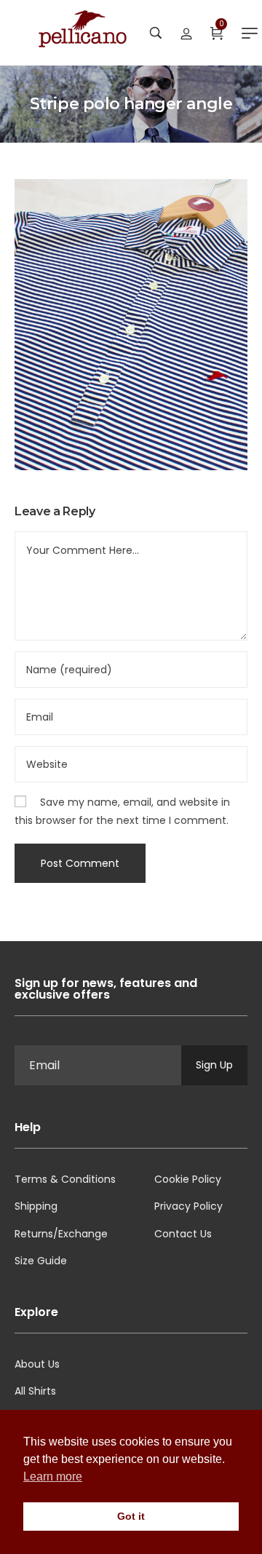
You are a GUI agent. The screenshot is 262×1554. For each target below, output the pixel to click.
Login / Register (186, 33)
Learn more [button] (52, 1476)
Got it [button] (131, 1516)
